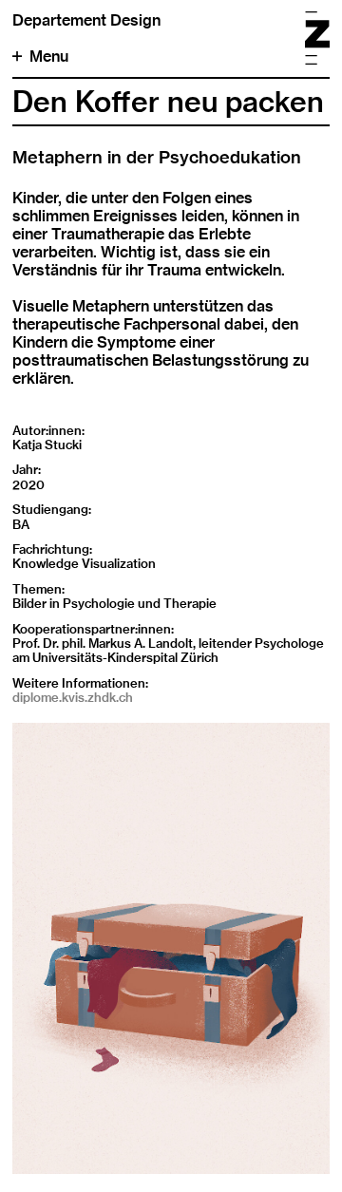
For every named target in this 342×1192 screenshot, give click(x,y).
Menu (48, 56)
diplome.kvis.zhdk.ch (72, 697)
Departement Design (86, 20)
